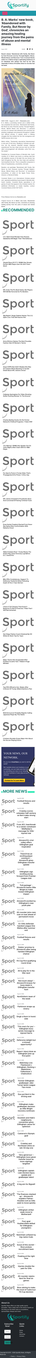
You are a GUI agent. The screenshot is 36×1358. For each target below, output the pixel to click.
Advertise (22, 1334)
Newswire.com (24, 121)
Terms (13, 1356)
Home (21, 1330)
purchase (13, 167)
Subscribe (8, 1342)
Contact (21, 1336)
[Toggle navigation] (4, 13)
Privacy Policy (21, 1356)
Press (21, 1332)
